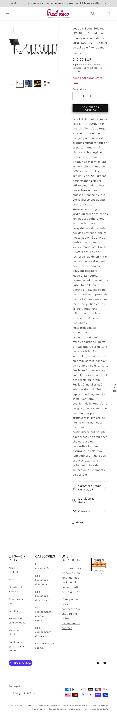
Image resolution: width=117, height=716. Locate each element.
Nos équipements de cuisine (43, 632)
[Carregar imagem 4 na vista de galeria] (47, 84)
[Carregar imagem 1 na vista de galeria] (20, 84)
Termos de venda (57, 709)
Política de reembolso (49, 705)
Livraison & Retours (16, 589)
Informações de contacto (96, 709)
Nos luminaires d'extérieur (42, 596)
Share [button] (79, 522)
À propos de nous (16, 601)
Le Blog (13, 610)
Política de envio (37, 709)
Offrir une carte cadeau (44, 645)
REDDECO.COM (27, 705)
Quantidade (79, 89)
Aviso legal (75, 709)
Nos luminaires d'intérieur (41, 580)
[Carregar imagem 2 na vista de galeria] (29, 84)
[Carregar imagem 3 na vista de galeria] (38, 84)
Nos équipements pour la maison (43, 613)
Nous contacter (15, 569)
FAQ (11, 579)
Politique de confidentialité (18, 620)
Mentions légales (14, 632)
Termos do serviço (99, 705)
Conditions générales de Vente (17, 646)
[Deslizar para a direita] (55, 84)
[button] (7, 13)
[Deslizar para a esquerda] (12, 84)
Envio (97, 64)
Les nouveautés (42, 566)
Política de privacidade (75, 705)
